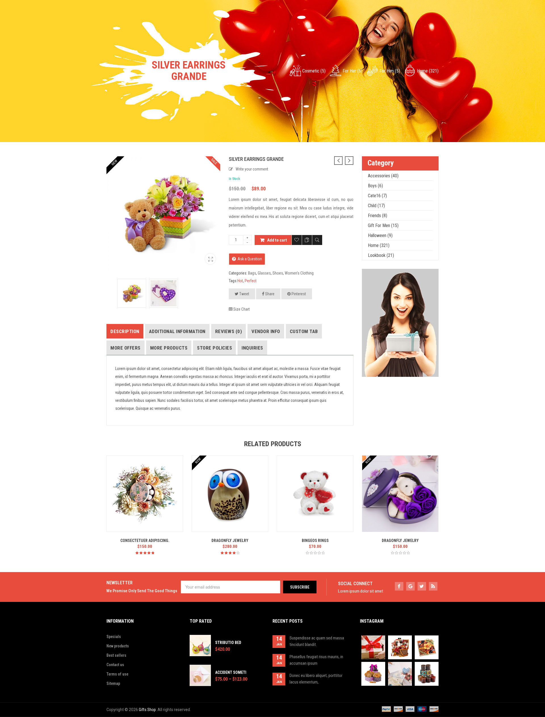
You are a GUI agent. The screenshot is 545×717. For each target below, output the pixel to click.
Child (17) (376, 205)
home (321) (428, 71)
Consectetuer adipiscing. (144, 540)
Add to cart (277, 240)
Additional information (177, 331)
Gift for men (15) (383, 225)
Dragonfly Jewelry (229, 540)
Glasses (264, 273)
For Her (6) (352, 71)
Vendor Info (265, 331)
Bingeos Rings (315, 540)
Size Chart (241, 309)
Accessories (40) (383, 175)
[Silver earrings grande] (210, 258)
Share (269, 294)
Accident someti (230, 672)
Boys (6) (375, 185)
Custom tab (304, 331)
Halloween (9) (380, 235)
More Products (169, 348)
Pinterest (298, 294)
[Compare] (307, 240)
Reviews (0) (228, 331)
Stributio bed (228, 642)
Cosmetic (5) (314, 71)
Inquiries (252, 348)
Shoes (277, 273)
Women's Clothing (299, 273)
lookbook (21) (381, 255)
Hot (240, 281)
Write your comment (252, 169)
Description (124, 331)
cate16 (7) (377, 195)
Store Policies (214, 348)
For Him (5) (390, 71)
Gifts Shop (147, 709)
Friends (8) (377, 215)
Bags (252, 273)
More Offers (125, 348)
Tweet (243, 294)
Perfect (251, 281)
